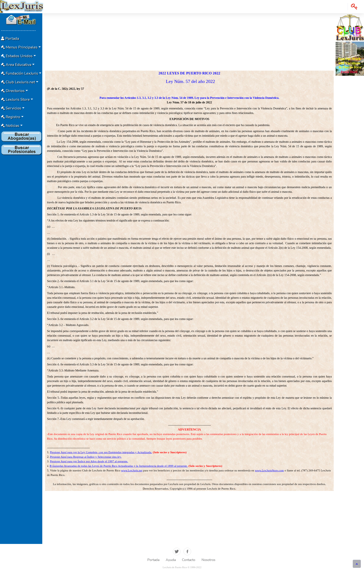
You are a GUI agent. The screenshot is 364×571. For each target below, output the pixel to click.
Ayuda (171, 560)
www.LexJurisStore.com (269, 470)
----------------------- (18, 30)
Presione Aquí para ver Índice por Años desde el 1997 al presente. (89, 461)
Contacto (188, 560)
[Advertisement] (21, 213)
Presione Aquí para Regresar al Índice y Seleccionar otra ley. (86, 456)
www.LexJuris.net (131, 470)
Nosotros (208, 560)
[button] (354, 6)
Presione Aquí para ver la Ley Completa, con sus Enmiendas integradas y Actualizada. (101, 452)
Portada (153, 560)
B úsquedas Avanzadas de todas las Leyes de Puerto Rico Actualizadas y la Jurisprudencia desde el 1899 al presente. (119, 465)
